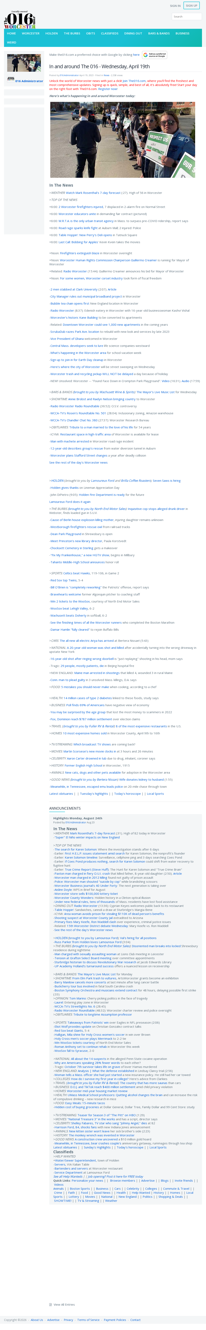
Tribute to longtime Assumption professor (102, 1014)
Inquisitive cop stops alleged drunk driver (156, 509)
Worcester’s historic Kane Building (74, 317)
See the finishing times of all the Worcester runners (86, 622)
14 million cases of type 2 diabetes (88, 698)
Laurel (59, 1002)
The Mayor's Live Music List (96, 974)
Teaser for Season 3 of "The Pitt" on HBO (106, 1115)
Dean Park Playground (65, 534)
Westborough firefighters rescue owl (76, 527)
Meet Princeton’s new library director (76, 541)
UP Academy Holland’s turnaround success (84, 966)
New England (127, 1197)
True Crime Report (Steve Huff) (87, 869)
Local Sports (155, 794)
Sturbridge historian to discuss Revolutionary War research (95, 962)
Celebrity (133, 1188)
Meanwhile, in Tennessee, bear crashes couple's (88, 1143)
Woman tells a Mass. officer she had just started (88, 1075)
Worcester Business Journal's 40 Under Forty (86, 886)
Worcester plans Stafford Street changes (78, 455)
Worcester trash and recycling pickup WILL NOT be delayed (91, 374)
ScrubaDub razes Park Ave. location (74, 332)
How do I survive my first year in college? (100, 1079)
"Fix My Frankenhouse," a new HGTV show (79, 555)
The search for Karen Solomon (76, 849)
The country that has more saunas (143, 1083)
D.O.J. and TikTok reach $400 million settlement (102, 1087)
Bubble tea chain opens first (69, 303)
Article (112, 289)
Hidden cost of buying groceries (77, 1107)
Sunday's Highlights (97, 1147)
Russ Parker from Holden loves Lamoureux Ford (88, 942)
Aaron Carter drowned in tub (86, 758)
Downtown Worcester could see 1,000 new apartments (101, 324)
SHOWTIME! (62, 1201)
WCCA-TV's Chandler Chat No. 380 (74, 420)
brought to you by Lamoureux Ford (93, 938)
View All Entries (64, 1304)
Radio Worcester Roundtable (75, 1010)
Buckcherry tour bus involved (75, 986)
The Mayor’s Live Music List (155, 392)
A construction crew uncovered (96, 1139)
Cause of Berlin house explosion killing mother (82, 520)
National (106, 1197)
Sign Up (191, 5)
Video (166, 381)
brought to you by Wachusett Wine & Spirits (104, 392)
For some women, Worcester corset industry (91, 278)
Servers (60, 1164)
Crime (58, 1192)
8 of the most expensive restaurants (141, 726)
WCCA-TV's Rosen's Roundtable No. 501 (78, 413)
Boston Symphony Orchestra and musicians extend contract (96, 990)
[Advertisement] (24, 171)
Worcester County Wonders (74, 898)
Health (121, 1192)
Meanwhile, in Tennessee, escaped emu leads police (86, 786)
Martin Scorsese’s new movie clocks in (89, 751)
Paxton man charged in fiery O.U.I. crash (82, 873)
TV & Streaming (88, 1201)
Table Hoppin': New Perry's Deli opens (85, 235)
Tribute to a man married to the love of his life (101, 427)
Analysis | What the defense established (106, 1071)
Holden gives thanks (64, 488)
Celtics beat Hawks (76, 573)
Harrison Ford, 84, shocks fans (76, 1127)
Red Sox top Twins (63, 580)
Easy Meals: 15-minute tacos (85, 1103)
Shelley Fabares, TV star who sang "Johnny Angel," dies (109, 1123)
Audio (185, 381)
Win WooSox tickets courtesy (75, 1043)
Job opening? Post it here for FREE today (115, 1176)
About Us (37, 1320)
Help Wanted (141, 1192)
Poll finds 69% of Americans (85, 705)
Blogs (165, 1180)
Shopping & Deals (171, 1197)
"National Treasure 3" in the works (91, 1119)
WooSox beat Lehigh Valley (69, 608)
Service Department (68, 1172)
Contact (135, 1320)
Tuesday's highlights (94, 794)
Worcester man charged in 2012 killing (81, 877)
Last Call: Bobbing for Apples (78, 242)
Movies (90, 1197)
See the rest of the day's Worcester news (78, 462)
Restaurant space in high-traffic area (85, 434)
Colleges (151, 1188)
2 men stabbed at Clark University (74, 289)
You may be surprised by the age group (78, 712)
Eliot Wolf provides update (73, 1026)
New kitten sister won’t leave (89, 1131)
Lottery (74, 1197)
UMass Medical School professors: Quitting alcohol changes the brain (115, 1095)
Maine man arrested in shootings (97, 673)
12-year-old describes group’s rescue (76, 448)
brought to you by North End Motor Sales (97, 509)
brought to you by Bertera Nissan (94, 779)
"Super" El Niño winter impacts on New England (87, 837)
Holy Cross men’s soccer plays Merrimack (83, 1039)
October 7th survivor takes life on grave (92, 1067)
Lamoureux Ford (102, 480)
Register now (107, 89)
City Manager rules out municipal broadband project (86, 296)
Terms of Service (88, 1320)
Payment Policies (115, 1320)
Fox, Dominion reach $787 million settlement (81, 719)
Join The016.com (134, 81)
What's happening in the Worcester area (78, 353)
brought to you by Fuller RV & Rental (88, 726)
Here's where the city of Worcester (75, 367)
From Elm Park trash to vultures (94, 978)
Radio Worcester (75, 271)
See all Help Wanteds (67, 1176)
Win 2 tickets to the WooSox (70, 601)
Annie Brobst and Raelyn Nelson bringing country (102, 399)
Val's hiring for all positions (138, 938)
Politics (147, 1197)
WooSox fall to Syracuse (71, 1051)
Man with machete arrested (69, 441)
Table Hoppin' (64, 910)
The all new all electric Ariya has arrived (87, 641)
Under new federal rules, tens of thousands (85, 902)
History (158, 1192)
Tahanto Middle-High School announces (77, 562)
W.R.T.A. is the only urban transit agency (86, 221)
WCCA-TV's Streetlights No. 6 (75, 1006)
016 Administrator (29, 81)
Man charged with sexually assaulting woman (85, 954)
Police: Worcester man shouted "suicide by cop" (88, 881)
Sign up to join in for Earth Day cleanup (76, 360)
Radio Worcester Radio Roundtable (74, 406)
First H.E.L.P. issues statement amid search (95, 853)
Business (102, 1188)
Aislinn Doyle (63, 890)
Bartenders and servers (71, 1168)
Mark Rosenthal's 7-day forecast (92, 833)
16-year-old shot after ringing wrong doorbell (82, 659)
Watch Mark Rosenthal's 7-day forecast (93, 193)
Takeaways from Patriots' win (88, 1022)
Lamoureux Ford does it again (70, 502)
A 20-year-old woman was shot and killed (95, 648)
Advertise (148, 1180)
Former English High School (83, 765)
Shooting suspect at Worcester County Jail (84, 918)
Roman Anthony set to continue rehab (81, 1047)
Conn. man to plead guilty (67, 680)
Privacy (68, 1320)
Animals (58, 1188)
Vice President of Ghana (67, 339)
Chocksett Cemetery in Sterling (71, 548)
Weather (111, 1201)
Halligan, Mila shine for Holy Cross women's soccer (90, 1034)
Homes (175, 1192)
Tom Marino (77, 998)
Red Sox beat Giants (69, 1030)
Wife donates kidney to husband (141, 779)
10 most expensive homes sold (85, 733)
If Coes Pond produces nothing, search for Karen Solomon (105, 861)
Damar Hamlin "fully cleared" (70, 629)
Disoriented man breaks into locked (156, 946)
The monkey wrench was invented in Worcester (102, 1135)
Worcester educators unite (77, 214)
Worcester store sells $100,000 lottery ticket (86, 894)
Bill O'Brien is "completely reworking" (76, 587)
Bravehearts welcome (65, 594)
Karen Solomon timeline (81, 857)
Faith (71, 1192)
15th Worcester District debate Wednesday (97, 926)
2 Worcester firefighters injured (81, 207)
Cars (117, 1188)
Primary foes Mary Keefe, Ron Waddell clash (85, 922)
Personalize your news (87, 1180)
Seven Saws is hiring (167, 480)
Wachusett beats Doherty (68, 615)
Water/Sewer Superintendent (75, 1160)
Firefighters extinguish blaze (79, 253)
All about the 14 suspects (88, 1059)
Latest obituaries (61, 794)
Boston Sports (80, 1188)
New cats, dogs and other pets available (93, 772)
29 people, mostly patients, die (82, 666)
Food (84, 1192)
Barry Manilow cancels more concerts (80, 982)
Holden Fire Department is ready (102, 495)
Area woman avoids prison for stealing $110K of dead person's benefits (114, 914)
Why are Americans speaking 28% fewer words (87, 1063)
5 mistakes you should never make (85, 687)
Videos (59, 1184)
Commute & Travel (176, 1188)
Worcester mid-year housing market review (97, 1091)
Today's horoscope (127, 794)
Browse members (123, 1180)
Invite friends (184, 1180)
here (136, 55)
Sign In (175, 6)
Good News (102, 1192)
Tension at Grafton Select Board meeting (83, 958)
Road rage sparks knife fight (78, 228)
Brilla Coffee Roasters (135, 480)
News (106, 75)
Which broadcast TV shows (92, 744)
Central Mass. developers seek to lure (76, 346)
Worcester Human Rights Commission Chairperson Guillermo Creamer (108, 260)
